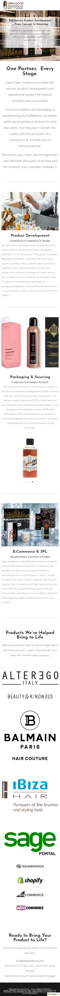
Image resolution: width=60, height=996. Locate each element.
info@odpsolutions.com (30, 960)
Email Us (22, 46)
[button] (22, 481)
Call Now (37, 46)
